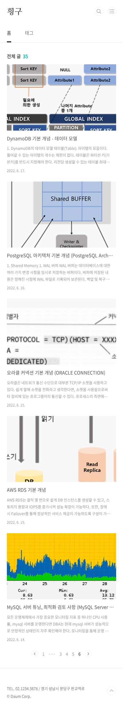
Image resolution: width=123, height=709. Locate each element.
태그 (29, 32)
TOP (111, 690)
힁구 (14, 11)
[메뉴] (112, 11)
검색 (99, 11)
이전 (34, 653)
